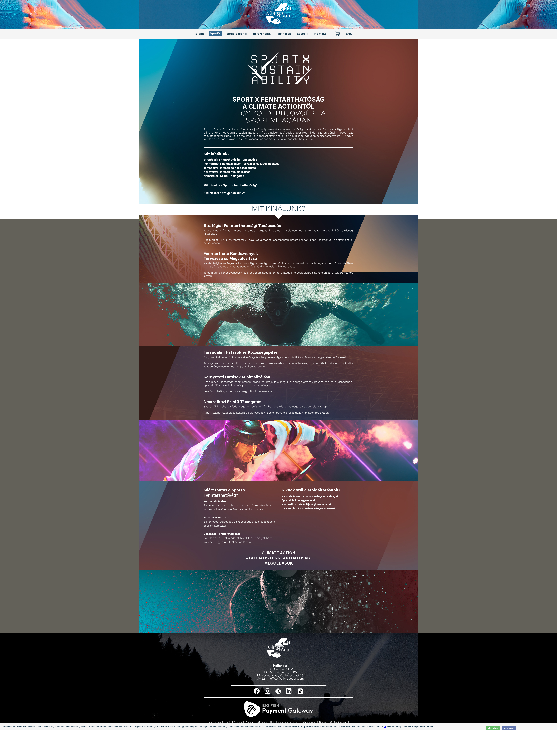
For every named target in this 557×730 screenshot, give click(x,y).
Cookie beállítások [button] (339, 722)
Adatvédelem (309, 722)
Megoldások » (236, 34)
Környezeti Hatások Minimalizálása (227, 172)
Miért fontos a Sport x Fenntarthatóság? (231, 185)
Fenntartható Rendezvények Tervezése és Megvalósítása (241, 164)
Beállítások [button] (509, 728)
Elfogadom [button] (493, 728)
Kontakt (320, 34)
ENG (349, 34)
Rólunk (199, 34)
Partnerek (283, 34)
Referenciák (262, 34)
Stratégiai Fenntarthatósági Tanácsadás (230, 159)
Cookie (323, 722)
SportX (215, 33)
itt (385, 726)
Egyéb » (303, 34)
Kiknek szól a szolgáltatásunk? (224, 193)
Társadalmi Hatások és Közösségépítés (230, 168)
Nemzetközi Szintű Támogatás (224, 176)
